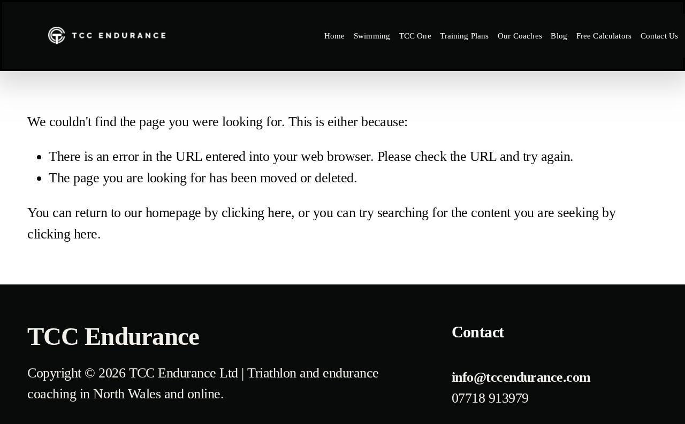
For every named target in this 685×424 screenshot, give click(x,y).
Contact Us (660, 36)
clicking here (256, 212)
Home (334, 36)
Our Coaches (520, 36)
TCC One (415, 36)
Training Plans (464, 36)
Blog (559, 36)
